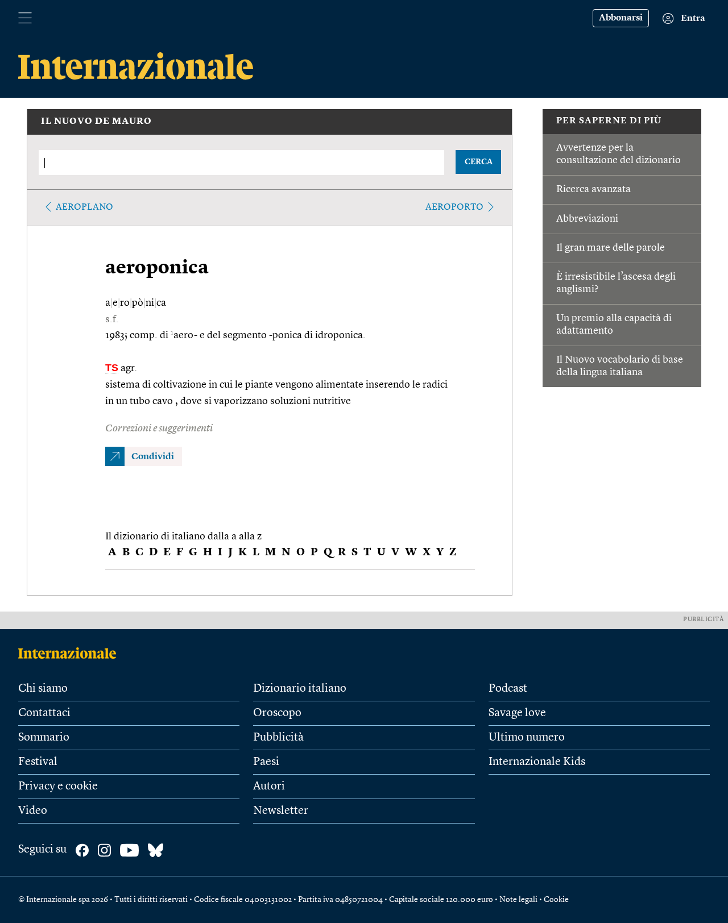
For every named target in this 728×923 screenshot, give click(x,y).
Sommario (43, 737)
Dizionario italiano (299, 689)
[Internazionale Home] (70, 653)
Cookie (556, 900)
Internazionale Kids (537, 762)
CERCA (479, 162)
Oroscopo (277, 713)
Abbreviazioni (587, 219)
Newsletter (280, 811)
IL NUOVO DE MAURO (96, 121)
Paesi (266, 762)
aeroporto (454, 207)
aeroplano (84, 207)
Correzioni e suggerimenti (159, 428)
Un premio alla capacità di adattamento (614, 324)
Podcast (508, 689)
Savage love (517, 713)
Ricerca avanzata (593, 189)
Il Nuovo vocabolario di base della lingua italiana (619, 366)
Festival (37, 762)
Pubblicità (278, 737)
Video (32, 811)
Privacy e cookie (58, 786)
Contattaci (44, 713)
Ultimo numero (527, 737)
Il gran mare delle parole (610, 248)
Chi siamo (43, 689)
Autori (269, 786)
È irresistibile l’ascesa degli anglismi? (616, 283)
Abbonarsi (621, 18)
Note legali (518, 900)
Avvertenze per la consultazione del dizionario (618, 154)
